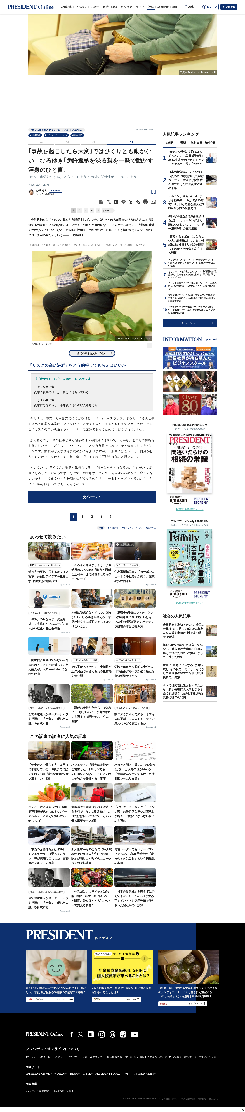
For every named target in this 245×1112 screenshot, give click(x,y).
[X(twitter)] (80, 1034)
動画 (175, 6)
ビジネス (81, 6)
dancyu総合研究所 (63, 1090)
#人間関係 (35, 135)
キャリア (126, 6)
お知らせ (31, 1056)
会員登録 (230, 6)
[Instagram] (101, 1034)
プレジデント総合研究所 (37, 1091)
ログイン (212, 6)
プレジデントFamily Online (139, 1074)
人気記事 (66, 6)
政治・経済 (110, 6)
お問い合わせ (206, 1056)
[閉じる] (243, 1110)
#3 (93, 141)
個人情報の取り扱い (118, 1056)
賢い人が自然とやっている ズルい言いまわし (77, 245)
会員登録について (92, 1056)
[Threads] (112, 1034)
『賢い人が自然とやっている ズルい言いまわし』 (56, 129)
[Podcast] (123, 1034)
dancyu (73, 1074)
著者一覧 (45, 1056)
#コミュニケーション (56, 135)
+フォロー (55, 190)
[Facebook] (71, 1034)
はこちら (190, 509)
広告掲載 (174, 1056)
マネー (95, 6)
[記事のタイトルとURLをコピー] (138, 202)
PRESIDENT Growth (38, 1074)
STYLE (86, 1074)
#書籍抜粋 (77, 135)
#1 (41, 141)
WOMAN (59, 1074)
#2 (67, 141)
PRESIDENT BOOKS (107, 1074)
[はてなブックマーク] (91, 1034)
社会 (151, 6)
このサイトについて (66, 1056)
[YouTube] (134, 1034)
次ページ (107, 210)
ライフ (140, 6)
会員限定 (163, 6)
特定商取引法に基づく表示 (149, 1056)
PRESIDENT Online (38, 184)
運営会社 (189, 1056)
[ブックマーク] (153, 192)
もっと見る (188, 322)
